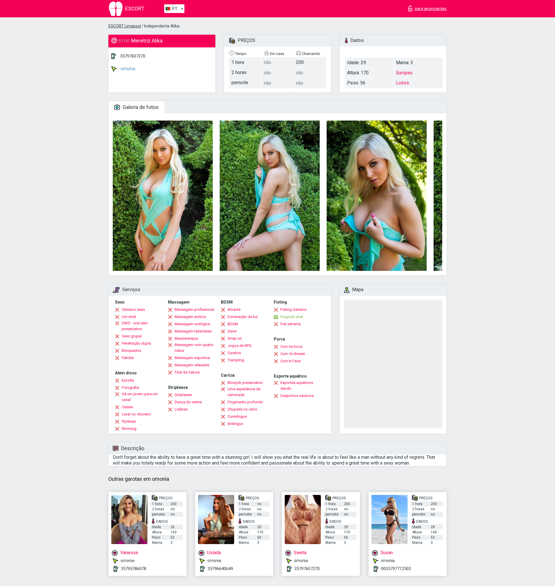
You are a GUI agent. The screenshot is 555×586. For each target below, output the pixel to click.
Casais (127, 407)
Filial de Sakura (187, 372)
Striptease (183, 395)
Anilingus (235, 424)
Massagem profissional (194, 309)
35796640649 (220, 568)
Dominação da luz (242, 317)
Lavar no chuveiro (136, 414)
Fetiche (128, 358)
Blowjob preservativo (245, 382)
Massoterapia (186, 338)
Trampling (235, 360)
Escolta (128, 380)
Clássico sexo (133, 309)
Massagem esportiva (192, 358)
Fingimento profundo (245, 402)
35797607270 (132, 56)
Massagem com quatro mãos (194, 348)
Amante (233, 309)
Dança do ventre (188, 402)
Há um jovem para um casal (140, 397)
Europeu (404, 72)
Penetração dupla (136, 343)
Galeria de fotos (140, 107)
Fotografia (130, 387)
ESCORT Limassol (124, 26)
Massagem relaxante (192, 365)
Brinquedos (131, 350)
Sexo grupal (132, 336)
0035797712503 (396, 568)
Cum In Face (290, 361)
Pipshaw (129, 421)
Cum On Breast (292, 354)
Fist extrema (290, 324)
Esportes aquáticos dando (296, 385)
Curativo (234, 353)
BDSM (232, 324)
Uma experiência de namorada (243, 392)
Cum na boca (291, 346)
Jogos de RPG (239, 345)
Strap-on (234, 338)
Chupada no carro (242, 409)
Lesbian (181, 409)
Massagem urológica (192, 324)
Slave (231, 331)
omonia (127, 68)
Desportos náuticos (297, 395)
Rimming (129, 428)
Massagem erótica (190, 317)
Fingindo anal (291, 317)
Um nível (129, 317)
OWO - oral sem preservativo (135, 326)
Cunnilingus (237, 416)
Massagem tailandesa (193, 331)
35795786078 (133, 568)
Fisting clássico (293, 309)
